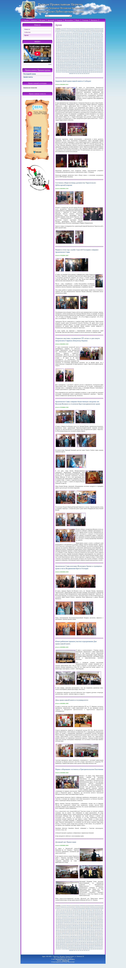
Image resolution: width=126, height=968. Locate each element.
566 (69, 64)
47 (75, 30)
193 (59, 39)
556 (96, 62)
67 (56, 31)
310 (63, 47)
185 (90, 38)
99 (102, 31)
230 (87, 41)
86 (83, 31)
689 (85, 72)
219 (65, 41)
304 (98, 45)
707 (88, 73)
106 (69, 33)
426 (65, 55)
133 (77, 35)
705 (84, 73)
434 (81, 55)
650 (100, 69)
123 (57, 35)
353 (57, 50)
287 (63, 45)
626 (98, 67)
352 (102, 48)
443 (100, 55)
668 (90, 70)
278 (92, 44)
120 (97, 33)
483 (87, 58)
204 (81, 39)
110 (78, 33)
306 (102, 45)
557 (98, 62)
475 (71, 58)
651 (102, 69)
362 (75, 50)
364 (79, 50)
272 (79, 44)
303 (96, 45)
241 (63, 42)
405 (69, 53)
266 (67, 44)
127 (65, 35)
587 (65, 65)
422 (57, 55)
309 (61, 47)
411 (81, 53)
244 (69, 42)
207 (87, 39)
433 (79, 55)
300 (90, 45)
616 (77, 67)
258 (98, 42)
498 (71, 59)
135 (81, 35)
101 (59, 33)
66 (102, 30)
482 (85, 58)
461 (90, 56)
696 (100, 72)
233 (94, 41)
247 (75, 42)
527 (83, 61)
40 (64, 30)
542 (67, 62)
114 (85, 33)
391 (87, 52)
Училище (85, 20)
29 (96, 28)
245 (71, 42)
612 (69, 67)
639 (77, 69)
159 (83, 36)
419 (98, 53)
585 (61, 65)
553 (90, 62)
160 (85, 36)
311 (65, 47)
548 (79, 62)
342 (81, 48)
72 (63, 31)
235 (98, 41)
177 (73, 38)
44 (70, 30)
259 (100, 42)
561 (59, 64)
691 (90, 72)
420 (100, 53)
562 (61, 64)
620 (85, 67)
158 (81, 36)
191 (102, 38)
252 (85, 42)
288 (65, 45)
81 (76, 31)
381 (67, 52)
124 (59, 35)
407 (73, 53)
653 (59, 70)
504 (83, 59)
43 (69, 30)
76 (69, 31)
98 (101, 31)
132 (75, 35)
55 (86, 30)
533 (96, 61)
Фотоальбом (69, 20)
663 (79, 70)
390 (85, 52)
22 (86, 28)
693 (94, 72)
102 (61, 33)
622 (89, 67)
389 (83, 52)
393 (92, 52)
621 (87, 67)
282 (100, 44)
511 (98, 59)
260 (102, 42)
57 (89, 30)
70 (60, 31)
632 (63, 69)
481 (83, 58)
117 (91, 33)
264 (63, 44)
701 (76, 73)
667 (87, 70)
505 (85, 59)
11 (70, 28)
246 (73, 42)
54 (85, 30)
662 (77, 70)
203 (79, 39)
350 (98, 48)
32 (101, 28)
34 (56, 30)
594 (79, 65)
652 (57, 70)
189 (98, 38)
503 (81, 59)
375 (102, 50)
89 (88, 31)
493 (61, 59)
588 (67, 65)
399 (57, 53)
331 (59, 48)
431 (75, 55)
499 (73, 59)
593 (77, 65)
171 (61, 38)
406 (71, 53)
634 (67, 69)
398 (102, 52)
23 (88, 28)
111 (79, 33)
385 (75, 52)
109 (76, 33)
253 (87, 42)
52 (82, 30)
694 (96, 72)
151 (67, 36)
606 (57, 67)
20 (83, 28)
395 (96, 52)
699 (72, 73)
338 (73, 48)
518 (65, 61)
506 (87, 59)
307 (57, 47)
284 (57, 45)
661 (75, 70)
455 (77, 56)
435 (83, 55)
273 (81, 44)
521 (71, 61)
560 (57, 64)
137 (85, 35)
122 (101, 33)
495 (65, 59)
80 (75, 31)
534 (98, 61)
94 (95, 31)
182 (83, 38)
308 (59, 47)
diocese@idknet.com (61, 959)
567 (71, 64)
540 (63, 62)
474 (69, 58)
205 (83, 39)
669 (92, 70)
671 (96, 70)
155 (75, 36)
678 (63, 72)
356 (63, 50)
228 (83, 41)
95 (96, 31)
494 (63, 59)
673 (100, 70)
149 (63, 36)
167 (100, 36)
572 (81, 64)
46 (73, 30)
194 (61, 39)
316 (75, 47)
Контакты (94, 20)
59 (92, 30)
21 (85, 28)
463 (94, 56)
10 (69, 28)
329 (102, 47)
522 (73, 61)
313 (69, 47)
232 (92, 41)
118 (93, 33)
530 (90, 61)
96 (98, 31)
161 (87, 36)
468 (57, 58)
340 (77, 48)
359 (69, 50)
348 (94, 48)
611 (67, 67)
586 (63, 65)
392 (90, 52)
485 (92, 58)
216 (59, 41)
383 (71, 52)
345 (87, 48)
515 (59, 61)
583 (57, 65)
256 (94, 42)
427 (67, 55)
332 (61, 48)
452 (71, 56)
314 (71, 47)
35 (57, 30)
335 (67, 48)
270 (75, 44)
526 (81, 61)
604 (100, 65)
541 (65, 62)
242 (65, 42)
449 (65, 56)
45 (72, 30)
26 (92, 28)
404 (67, 53)
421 (102, 53)
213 (100, 39)
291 (71, 45)
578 (94, 64)
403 (65, 53)
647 (94, 69)
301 (92, 45)
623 (91, 67)
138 (87, 35)
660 (73, 70)
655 (63, 70)
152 (69, 36)
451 (69, 56)
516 (61, 61)
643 (85, 69)
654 (61, 70)
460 (87, 56)
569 (75, 64)
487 (96, 58)
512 (100, 59)
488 (98, 58)
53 (83, 30)
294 (77, 45)
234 (96, 41)
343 (83, 48)
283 (102, 44)
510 (96, 59)
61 (95, 30)
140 (92, 35)
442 (98, 55)
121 (99, 33)
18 (80, 28)
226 (79, 41)
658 (69, 70)
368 (87, 50)
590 (71, 65)
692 (92, 72)
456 (79, 56)
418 (96, 53)
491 (57, 59)
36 (58, 30)
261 (57, 44)
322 (87, 47)
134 (79, 35)
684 (75, 72)
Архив (26, 35)
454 (75, 56)
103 (63, 33)
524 (77, 61)
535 (100, 61)
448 (63, 56)
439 (92, 55)
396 (98, 52)
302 (94, 45)
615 (75, 67)
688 (83, 72)
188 (96, 38)
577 (92, 64)
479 (79, 58)
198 (69, 39)
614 (73, 67)
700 (74, 73)
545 (73, 62)
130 (71, 35)
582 (102, 64)
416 (91, 53)
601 (94, 65)
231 (90, 41)
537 (57, 62)
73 (64, 31)
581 (100, 64)
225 (77, 41)
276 (87, 44)
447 (61, 56)
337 (71, 48)
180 (79, 38)
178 (75, 38)
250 (81, 42)
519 (67, 61)
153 (71, 36)
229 (85, 41)
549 (81, 62)
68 (57, 31)
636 (71, 69)
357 (65, 50)
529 (87, 61)
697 (102, 72)
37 (60, 30)
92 (92, 31)
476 (73, 58)
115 (87, 33)
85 (82, 31)
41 (66, 30)
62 (96, 30)
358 (67, 50)
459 (85, 56)
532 (94, 61)
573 (83, 64)
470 (61, 58)
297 (83, 45)
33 (102, 28)
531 (92, 61)
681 (69, 72)
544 (71, 62)
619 (83, 67)
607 (59, 67)
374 (100, 50)
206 (85, 39)
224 (75, 41)
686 (79, 72)
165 (96, 36)
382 (69, 52)
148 (61, 36)
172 (63, 38)
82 (77, 31)
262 (59, 44)
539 (61, 62)
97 (99, 31)
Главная (26, 20)
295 (79, 45)
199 (71, 39)
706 (86, 73)
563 (63, 64)
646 (92, 69)
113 (83, 33)
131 (73, 35)
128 (67, 35)
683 (73, 72)
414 (87, 53)
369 (90, 50)
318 (79, 47)
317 (77, 47)
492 (59, 59)
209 (92, 39)
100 (57, 33)
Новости (34, 20)
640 (79, 69)
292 (73, 45)
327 (98, 47)
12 (72, 28)
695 (98, 72)
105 (67, 33)
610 (65, 67)
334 (65, 48)
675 (57, 72)
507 (90, 59)
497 (69, 59)
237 (102, 41)
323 (89, 47)
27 (94, 28)
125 (61, 35)
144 (100, 35)
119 (95, 33)
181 (81, 38)
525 (79, 61)
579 (96, 64)
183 (85, 38)
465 (98, 56)
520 (69, 61)
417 (94, 53)
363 (77, 50)
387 (79, 52)
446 (59, 56)
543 (69, 62)
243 (67, 42)
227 (81, 41)
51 (80, 30)
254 (90, 42)
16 (78, 28)
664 (81, 70)
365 (81, 50)
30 (98, 28)
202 (77, 39)
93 (93, 31)
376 (57, 52)
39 (63, 30)
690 (87, 72)
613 (71, 67)
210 (94, 39)
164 (94, 36)
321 (85, 47)
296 (81, 45)
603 (98, 65)
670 (94, 70)
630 (59, 69)
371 (94, 50)
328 (100, 47)
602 (96, 65)
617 (79, 67)
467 (102, 56)
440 (94, 55)
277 (90, 44)
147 (59, 36)
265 (65, 44)
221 (69, 41)
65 (101, 30)
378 (61, 52)
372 (96, 50)
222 (71, 41)
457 (81, 56)
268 (71, 44)
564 (65, 64)
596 (83, 65)
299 (87, 45)
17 (79, 28)
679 (65, 72)
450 (67, 56)
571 (79, 64)
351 (100, 48)
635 (69, 69)
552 (87, 62)
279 (94, 44)
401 (61, 53)
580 (98, 64)
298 (85, 45)
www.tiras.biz (65, 960)
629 (57, 69)
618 (81, 67)
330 (57, 48)
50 (79, 30)
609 (63, 67)
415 (89, 53)
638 (75, 69)
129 (69, 35)
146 (57, 36)
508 (92, 59)
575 (87, 64)
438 (90, 55)
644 (87, 69)
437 (87, 55)
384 (73, 52)
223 (73, 41)
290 (69, 45)
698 (70, 73)
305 (100, 45)
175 (69, 38)
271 (77, 44)
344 (85, 48)
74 (66, 31)
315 (73, 47)
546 (75, 62)
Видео (77, 20)
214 (102, 39)
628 (102, 67)
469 (59, 58)
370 (92, 50)
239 (59, 42)
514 (57, 61)
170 (59, 38)
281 (98, 44)
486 (94, 58)
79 (73, 31)
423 (59, 55)
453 (73, 56)
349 (96, 48)
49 (77, 30)
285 (59, 45)
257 (96, 42)
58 (91, 30)
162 (90, 36)
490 (102, 58)
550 (83, 62)
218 (63, 41)
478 (77, 58)
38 (61, 30)
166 (98, 36)
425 (63, 55)
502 (79, 59)
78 (72, 31)
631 (61, 69)
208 (90, 39)
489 (100, 58)
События (27, 32)
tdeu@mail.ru (71, 959)
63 (98, 30)
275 (85, 44)
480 (81, 58)
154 (73, 36)
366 (83, 50)
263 (61, 44)
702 (78, 73)
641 (81, 69)
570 (77, 64)
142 (96, 35)
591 (73, 65)
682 (71, 72)
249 (79, 42)
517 (63, 61)
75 (67, 31)
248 (77, 42)
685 (77, 72)
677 (61, 72)
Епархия (59, 20)
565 (67, 64)
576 (90, 64)
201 (75, 39)
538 (59, 62)
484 (90, 58)
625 (96, 67)
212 (98, 39)
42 (67, 30)
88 (86, 31)
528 (85, 61)
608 (61, 67)
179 (77, 38)
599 (90, 65)
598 (87, 65)
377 (59, 52)
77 (70, 31)
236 (100, 41)
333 (63, 48)
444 (102, 55)
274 (83, 44)
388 (81, 52)
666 (85, 70)
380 (65, 52)
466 (100, 56)
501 (77, 59)
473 (67, 58)
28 (95, 28)
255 (92, 42)
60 (93, 30)
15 (76, 28)
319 (81, 47)
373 (98, 50)
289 (67, 45)
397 (100, 52)
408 (75, 53)
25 (91, 28)
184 (87, 38)
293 (75, 45)
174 (67, 38)
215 (57, 41)
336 (69, 48)
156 (77, 36)
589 (69, 65)
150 (65, 36)
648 (96, 69)
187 (94, 38)
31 (99, 28)
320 (83, 47)
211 (96, 39)
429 (71, 55)
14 (75, 28)
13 (73, 28)
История (42, 20)
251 (83, 42)
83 (79, 31)
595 (81, 65)
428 (69, 55)
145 (102, 35)
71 (61, 31)
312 (67, 47)
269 (73, 44)
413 (85, 53)
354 (59, 50)
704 (82, 73)
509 (94, 59)
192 (57, 39)
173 (65, 38)
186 (92, 38)
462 (92, 56)
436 (85, 55)
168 (102, 36)
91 (91, 31)
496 (67, 59)
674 (102, 70)
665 (83, 70)
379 (63, 52)
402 (63, 53)
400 (59, 53)
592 (75, 65)
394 (94, 52)
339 (75, 48)
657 (67, 70)
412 (83, 53)
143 (98, 35)
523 (75, 61)
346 (90, 48)
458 (83, 56)
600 (92, 65)
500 (75, 59)
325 (94, 47)
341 (79, 48)
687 (81, 72)
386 (77, 52)
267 (69, 44)
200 (73, 39)
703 (80, 73)
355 (61, 50)
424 (61, 55)
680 (67, 72)
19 (82, 28)
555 (94, 62)
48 (76, 30)
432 (77, 55)
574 (85, 64)
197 (67, 39)
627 (100, 67)
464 (96, 56)
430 (73, 55)
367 (85, 50)
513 (102, 59)
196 (65, 39)
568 (73, 64)
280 (96, 44)
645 (90, 69)
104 (65, 33)
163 (92, 36)
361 (73, 50)
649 (98, 69)
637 (73, 69)
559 (102, 62)
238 (57, 42)
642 (83, 69)
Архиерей (51, 20)
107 (71, 33)
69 (58, 31)
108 (73, 33)
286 (61, 45)
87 (85, 31)
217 (61, 41)
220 (67, 41)
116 (89, 33)
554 (92, 62)
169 (57, 38)
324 (91, 47)
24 (89, 28)
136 (83, 35)
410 (79, 53)
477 (75, 58)
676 (59, 72)
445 (57, 56)
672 (98, 70)
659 (71, 70)
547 (77, 62)
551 (85, 62)
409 (77, 53)
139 (90, 35)
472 (65, 58)
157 (79, 36)
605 (102, 65)
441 (96, 55)
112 (81, 33)
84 (80, 31)
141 (94, 35)
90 (89, 31)
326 (96, 47)
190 (100, 38)
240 (61, 42)
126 (63, 35)
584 (59, 65)
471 (63, 58)
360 (71, 50)
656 (65, 70)
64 (99, 30)
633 (65, 69)
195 (63, 39)
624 (94, 67)
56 (88, 30)
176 (71, 38)
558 (100, 62)
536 (102, 61)
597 (85, 65)
